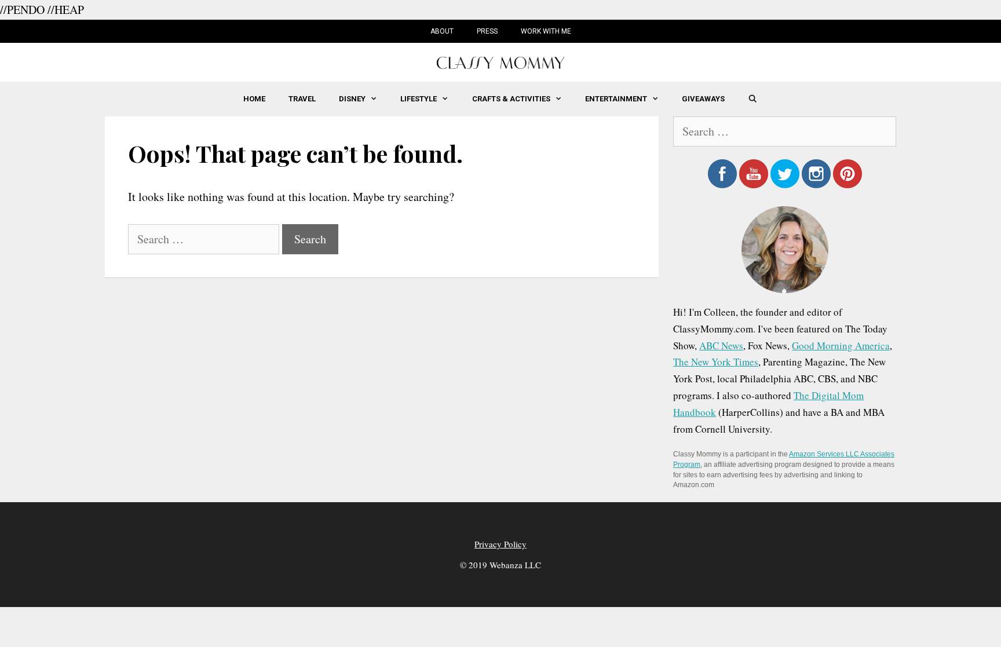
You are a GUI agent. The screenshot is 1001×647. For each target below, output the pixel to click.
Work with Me (546, 31)
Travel (302, 98)
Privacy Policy (500, 544)
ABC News (721, 345)
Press (487, 31)
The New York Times (715, 361)
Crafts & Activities (511, 98)
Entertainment (616, 98)
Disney (352, 98)
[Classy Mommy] (500, 61)
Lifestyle (418, 98)
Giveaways (703, 98)
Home (254, 98)
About (442, 31)
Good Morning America (841, 345)
